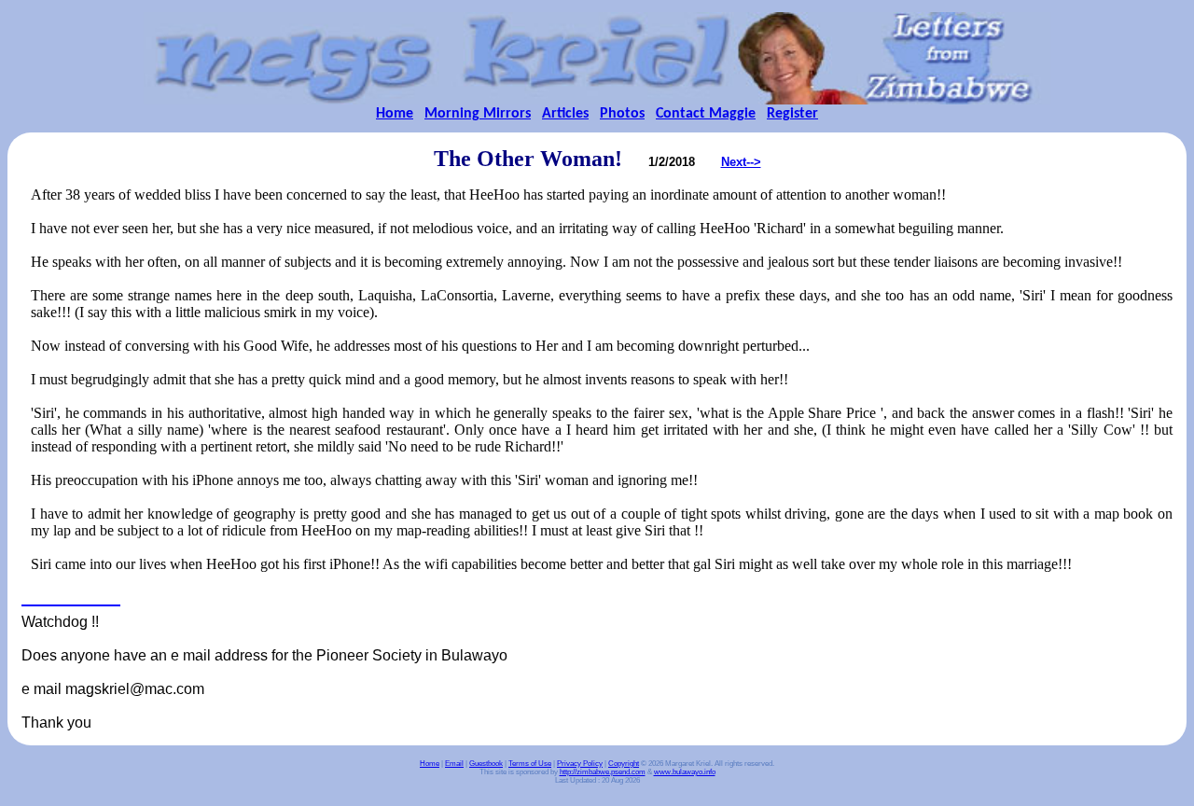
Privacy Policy (580, 763)
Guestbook (486, 763)
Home (394, 113)
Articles (565, 113)
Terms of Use (529, 763)
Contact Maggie (706, 113)
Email (454, 763)
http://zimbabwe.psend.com (603, 772)
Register (792, 113)
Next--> (741, 162)
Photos (622, 113)
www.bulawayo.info (684, 772)
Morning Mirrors (477, 113)
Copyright (623, 763)
